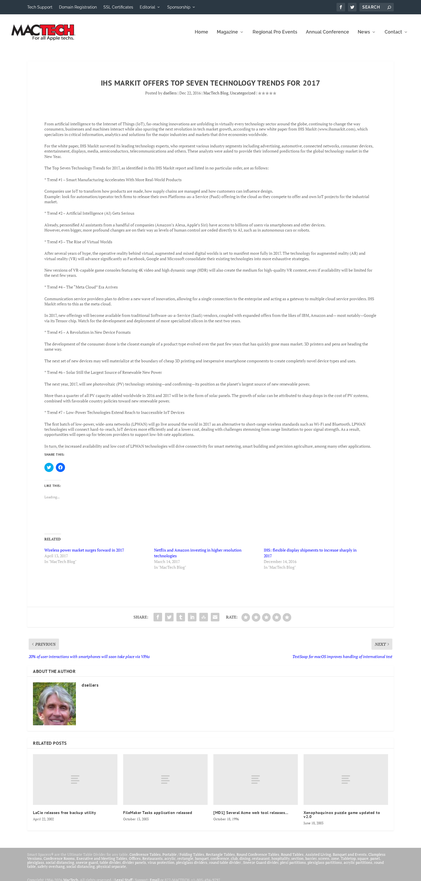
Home (201, 32)
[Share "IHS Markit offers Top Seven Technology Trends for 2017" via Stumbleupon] (203, 617)
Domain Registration (78, 7)
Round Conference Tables (258, 854)
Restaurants (152, 858)
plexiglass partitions (325, 862)
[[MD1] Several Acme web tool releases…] (255, 779)
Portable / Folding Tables (183, 854)
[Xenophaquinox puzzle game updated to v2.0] (346, 779)
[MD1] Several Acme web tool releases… (250, 812)
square (363, 858)
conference (219, 858)
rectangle (185, 858)
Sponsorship (178, 7)
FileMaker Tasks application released (157, 812)
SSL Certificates (118, 7)
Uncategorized (242, 93)
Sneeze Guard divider (260, 862)
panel (375, 858)
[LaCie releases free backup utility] (75, 779)
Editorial (147, 7)
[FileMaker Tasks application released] (165, 779)
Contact (393, 32)
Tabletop (348, 858)
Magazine (227, 32)
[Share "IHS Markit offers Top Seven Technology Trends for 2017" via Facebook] (158, 617)
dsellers (170, 93)
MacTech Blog (215, 93)
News (364, 32)
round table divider (225, 862)
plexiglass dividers (191, 862)
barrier (310, 858)
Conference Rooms (59, 858)
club (234, 858)
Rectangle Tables (220, 854)
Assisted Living (318, 854)
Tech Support (39, 7)
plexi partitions (293, 862)
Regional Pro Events (275, 32)
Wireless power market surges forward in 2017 (84, 550)
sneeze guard (87, 862)
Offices (135, 858)
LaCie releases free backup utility (64, 812)
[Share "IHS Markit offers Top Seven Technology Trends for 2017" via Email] (215, 617)
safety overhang (51, 866)
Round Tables (292, 854)
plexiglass (35, 862)
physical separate (111, 866)
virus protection (161, 862)
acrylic (170, 858)
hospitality (281, 858)
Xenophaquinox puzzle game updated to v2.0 (342, 814)
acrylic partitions (358, 862)
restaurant (261, 858)
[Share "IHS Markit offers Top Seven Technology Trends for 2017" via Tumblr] (180, 617)
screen (323, 858)
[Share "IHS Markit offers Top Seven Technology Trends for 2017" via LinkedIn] (192, 617)
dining (244, 858)
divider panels (134, 862)
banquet (202, 858)
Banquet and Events (350, 854)
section (297, 858)
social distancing (60, 862)
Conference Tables (145, 854)
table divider (110, 862)
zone (335, 858)
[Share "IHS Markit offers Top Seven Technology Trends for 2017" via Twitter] (169, 617)
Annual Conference (327, 32)
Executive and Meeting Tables (101, 858)
